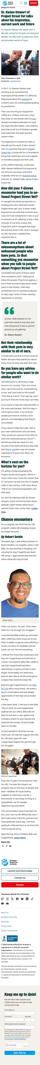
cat (13, 449)
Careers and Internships (20, 870)
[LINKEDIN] (10, 846)
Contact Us (19, 877)
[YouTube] (2, 903)
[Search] (22, 3)
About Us (4, 912)
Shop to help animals (9, 930)
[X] (3, 846)
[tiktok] (32, 899)
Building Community (9, 917)
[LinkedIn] (27, 899)
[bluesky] (22, 899)
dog (34, 118)
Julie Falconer (15, 81)
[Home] (9, 862)
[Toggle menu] (25, 3)
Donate (33, 3)
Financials (5, 921)
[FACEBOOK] (6, 846)
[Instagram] (7, 899)
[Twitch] (2, 899)
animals (25, 99)
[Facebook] (17, 899)
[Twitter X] (12, 899)
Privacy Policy (6, 926)
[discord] (7, 903)
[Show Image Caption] (37, 73)
